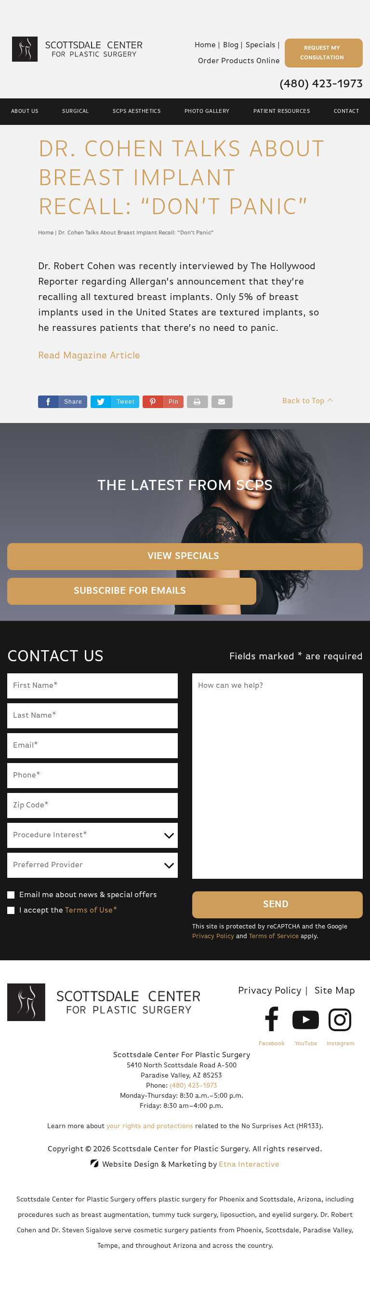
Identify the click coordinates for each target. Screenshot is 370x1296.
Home (205, 45)
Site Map (335, 991)
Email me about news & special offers (88, 895)
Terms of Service (274, 936)
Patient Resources (281, 111)
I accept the (41, 910)
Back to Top (303, 401)
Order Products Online (239, 61)
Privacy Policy (213, 936)
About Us (25, 111)
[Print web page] (197, 402)
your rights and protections (149, 1126)
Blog (230, 45)
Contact (346, 111)
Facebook (272, 1044)
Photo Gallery (207, 111)
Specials (261, 45)
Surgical (75, 111)
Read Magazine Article (89, 356)
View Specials (183, 556)
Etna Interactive (249, 1165)
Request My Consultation (322, 53)
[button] (163, 402)
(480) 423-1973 (193, 1085)
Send (276, 905)
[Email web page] (222, 402)
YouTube (306, 1044)
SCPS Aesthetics (136, 111)
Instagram (341, 1044)
